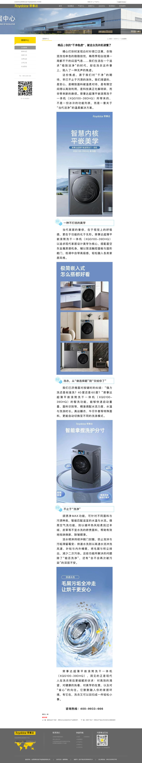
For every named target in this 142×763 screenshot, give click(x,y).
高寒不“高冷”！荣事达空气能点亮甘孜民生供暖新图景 (100, 720)
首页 (60, 6)
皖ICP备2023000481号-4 (86, 759)
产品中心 (96, 2)
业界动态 (24, 59)
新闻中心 (91, 6)
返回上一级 (45, 714)
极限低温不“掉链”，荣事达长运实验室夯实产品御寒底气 (62, 720)
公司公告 (24, 62)
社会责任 (24, 66)
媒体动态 (24, 51)
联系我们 (112, 6)
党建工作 (90, 2)
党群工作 (24, 55)
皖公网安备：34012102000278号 (108, 759)
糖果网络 (65, 759)
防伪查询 (122, 6)
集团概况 (71, 6)
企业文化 (102, 6)
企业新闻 (24, 47)
